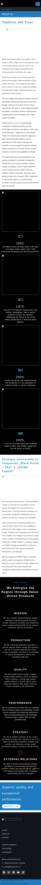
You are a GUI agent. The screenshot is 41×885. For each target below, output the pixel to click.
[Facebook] (4, 872)
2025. (20, 440)
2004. (20, 377)
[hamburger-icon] (38, 4)
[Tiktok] (23, 872)
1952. (20, 243)
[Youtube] (18, 872)
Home (3, 9)
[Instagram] (9, 872)
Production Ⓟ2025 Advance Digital (15, 883)
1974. (20, 306)
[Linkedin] (14, 872)
